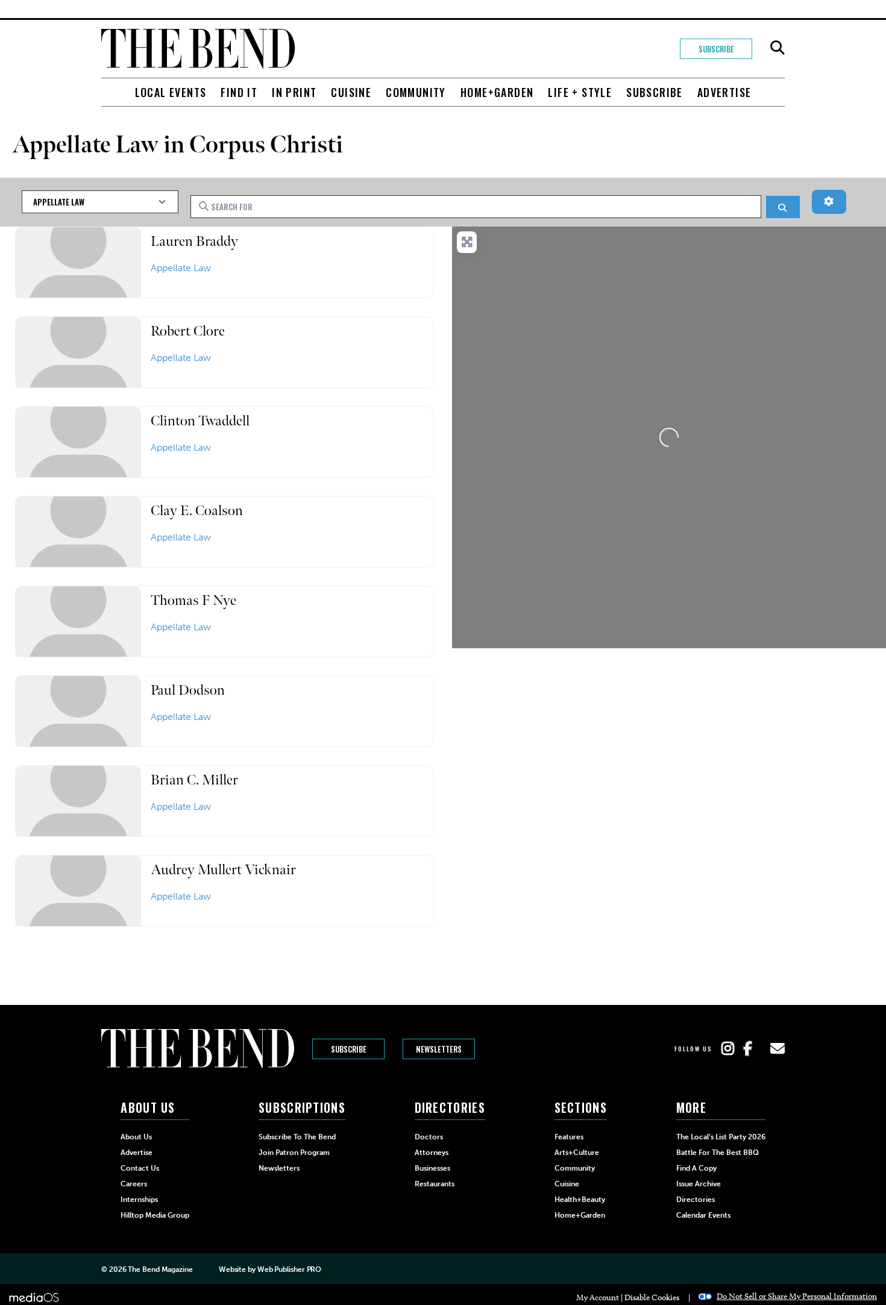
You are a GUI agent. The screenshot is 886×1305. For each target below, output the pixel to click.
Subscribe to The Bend (297, 1137)
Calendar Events (703, 1215)
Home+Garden (496, 92)
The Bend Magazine (160, 1269)
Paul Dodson (188, 690)
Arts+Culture (577, 1152)
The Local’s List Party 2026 (720, 1137)
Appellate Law (181, 268)
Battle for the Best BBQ (717, 1152)
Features (569, 1137)
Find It (239, 92)
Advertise (724, 92)
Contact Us (140, 1168)
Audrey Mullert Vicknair (223, 869)
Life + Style (580, 92)
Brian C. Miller (194, 780)
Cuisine (351, 92)
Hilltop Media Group (155, 1215)
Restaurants (434, 1184)
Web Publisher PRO (289, 1269)
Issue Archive (698, 1184)
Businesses (432, 1168)
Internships (139, 1199)
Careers (134, 1184)
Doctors (429, 1137)
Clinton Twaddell (200, 421)
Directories (695, 1199)
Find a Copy (696, 1168)
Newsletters (439, 1049)
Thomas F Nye (193, 600)
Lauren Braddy (194, 241)
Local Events (171, 92)
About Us (136, 1137)
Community (416, 92)
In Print (294, 92)
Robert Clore (188, 331)
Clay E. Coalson (197, 510)
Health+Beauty (580, 1199)
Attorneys (431, 1152)
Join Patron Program (294, 1152)
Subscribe (716, 49)
